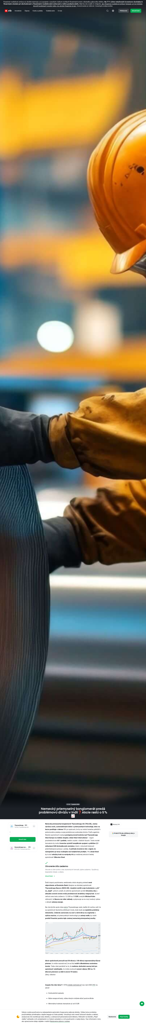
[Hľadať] (107, 11)
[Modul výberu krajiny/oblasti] (113, 11)
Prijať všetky (124, 1017)
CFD (93, 985)
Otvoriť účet (136, 11)
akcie (66, 907)
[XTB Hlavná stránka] (8, 11)
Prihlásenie (123, 11)
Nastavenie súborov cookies (60, 1021)
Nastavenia (112, 1017)
